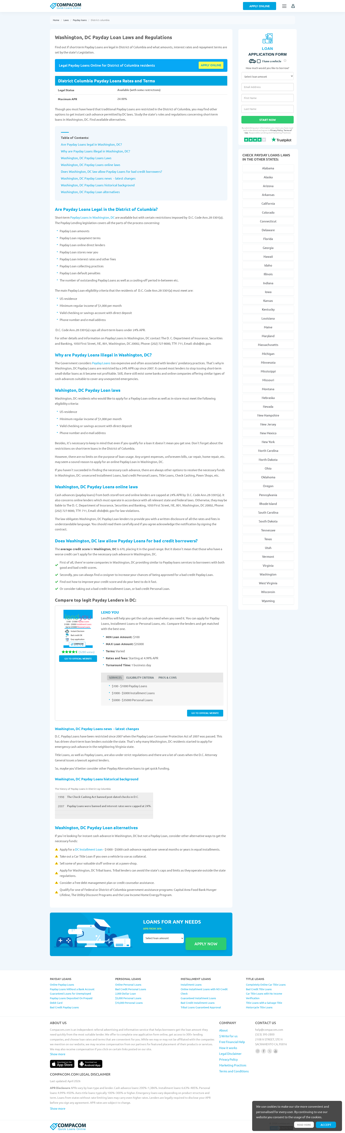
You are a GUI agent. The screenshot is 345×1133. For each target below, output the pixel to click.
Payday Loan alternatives (102, 192)
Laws (66, 20)
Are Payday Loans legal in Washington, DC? (91, 144)
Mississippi (268, 371)
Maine (268, 327)
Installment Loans (191, 984)
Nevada (268, 406)
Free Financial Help (232, 1042)
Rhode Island (268, 503)
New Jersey (268, 424)
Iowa (268, 292)
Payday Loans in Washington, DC (92, 217)
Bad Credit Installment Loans (198, 1002)
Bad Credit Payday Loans (64, 1007)
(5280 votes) (87, 652)
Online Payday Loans (62, 984)
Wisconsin (268, 592)
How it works (228, 1048)
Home (56, 20)
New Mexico (268, 433)
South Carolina (268, 512)
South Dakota (268, 521)
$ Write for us (228, 1036)
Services (115, 677)
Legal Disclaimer (230, 1053)
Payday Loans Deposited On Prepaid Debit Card (71, 1000)
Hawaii (268, 256)
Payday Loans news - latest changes (110, 178)
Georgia (268, 248)
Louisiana (268, 318)
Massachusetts (268, 344)
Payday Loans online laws (102, 165)
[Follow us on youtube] (275, 1051)
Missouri (268, 380)
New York (268, 442)
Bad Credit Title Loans (259, 989)
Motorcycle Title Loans (259, 1007)
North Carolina (268, 450)
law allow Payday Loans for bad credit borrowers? (127, 171)
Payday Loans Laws (97, 158)
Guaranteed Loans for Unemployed (70, 993)
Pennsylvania (268, 495)
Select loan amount (163, 942)
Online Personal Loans (128, 984)
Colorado (268, 212)
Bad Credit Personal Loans (130, 989)
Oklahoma (268, 477)
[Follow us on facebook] (263, 1051)
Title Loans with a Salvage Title (264, 1002)
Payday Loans (101, 363)
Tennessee (268, 530)
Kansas (268, 300)
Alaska (268, 177)
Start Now (267, 119)
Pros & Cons (168, 677)
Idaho (268, 265)
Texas (268, 539)
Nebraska (268, 398)
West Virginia (268, 583)
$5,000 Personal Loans (128, 998)
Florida (268, 239)
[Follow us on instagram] (257, 1051)
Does (65, 171)
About (223, 1030)
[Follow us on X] (269, 1051)
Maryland (268, 336)
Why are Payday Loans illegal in (83, 151)
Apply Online (259, 6)
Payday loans (80, 20)
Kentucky (268, 309)
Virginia (268, 565)
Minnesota (268, 362)
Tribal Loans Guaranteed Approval (201, 1007)
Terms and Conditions (234, 1071)
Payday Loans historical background (109, 185)
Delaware (268, 230)
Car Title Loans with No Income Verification (264, 996)
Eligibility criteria (140, 677)
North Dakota (268, 459)
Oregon (268, 486)
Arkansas (268, 194)
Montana (268, 389)
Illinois (268, 274)
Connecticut (268, 221)
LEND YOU (110, 612)
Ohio (268, 468)
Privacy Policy (276, 130)
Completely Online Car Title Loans (266, 984)
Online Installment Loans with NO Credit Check (204, 991)
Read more (304, 1124)
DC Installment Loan (89, 849)
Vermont (268, 556)
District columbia (100, 20)
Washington (268, 574)
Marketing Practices (232, 1065)
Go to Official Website (78, 658)
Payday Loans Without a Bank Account (72, 989)
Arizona (268, 186)
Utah (268, 548)
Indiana (268, 283)
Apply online (211, 65)
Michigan (268, 353)
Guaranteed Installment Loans (198, 998)
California (268, 203)
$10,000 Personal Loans (129, 1002)
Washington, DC (117, 151)
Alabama (268, 168)
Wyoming (268, 601)
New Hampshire (268, 415)
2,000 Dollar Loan (125, 993)
